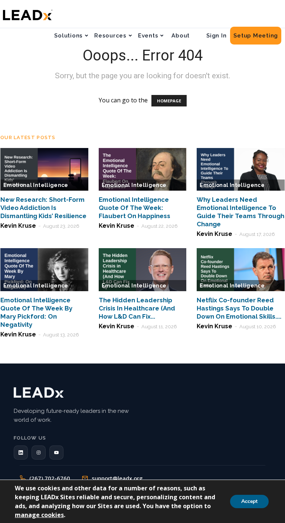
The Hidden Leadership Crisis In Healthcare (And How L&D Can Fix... (137, 308)
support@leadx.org (117, 478)
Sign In (216, 35)
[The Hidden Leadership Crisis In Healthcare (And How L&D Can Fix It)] (143, 269)
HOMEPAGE (169, 100)
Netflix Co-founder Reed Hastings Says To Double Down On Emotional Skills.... (239, 308)
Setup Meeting (255, 35)
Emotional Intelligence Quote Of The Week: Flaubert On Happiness (134, 208)
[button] (21, 452)
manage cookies (39, 515)
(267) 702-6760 (49, 478)
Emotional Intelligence (35, 185)
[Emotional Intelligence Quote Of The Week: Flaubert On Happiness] (143, 169)
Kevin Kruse (18, 225)
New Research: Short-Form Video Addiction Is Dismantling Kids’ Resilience (43, 208)
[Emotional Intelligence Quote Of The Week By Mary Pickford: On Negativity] (44, 269)
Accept (249, 501)
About (180, 35)
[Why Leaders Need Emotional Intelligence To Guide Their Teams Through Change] (241, 169)
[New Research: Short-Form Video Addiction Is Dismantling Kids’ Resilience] (44, 169)
